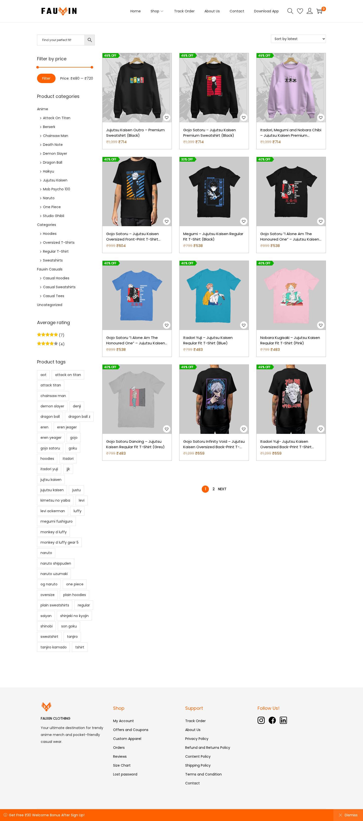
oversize (47, 594)
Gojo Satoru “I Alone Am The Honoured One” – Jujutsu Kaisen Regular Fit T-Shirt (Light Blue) (135, 343)
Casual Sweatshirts (59, 287)
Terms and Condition (203, 774)
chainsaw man (53, 395)
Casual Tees (53, 295)
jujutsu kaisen (52, 490)
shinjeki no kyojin (74, 615)
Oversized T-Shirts (59, 242)
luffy (77, 511)
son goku (69, 626)
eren (44, 427)
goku (73, 448)
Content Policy (198, 756)
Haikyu (48, 171)
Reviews (120, 756)
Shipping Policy (198, 765)
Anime (42, 109)
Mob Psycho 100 (56, 189)
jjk (68, 468)
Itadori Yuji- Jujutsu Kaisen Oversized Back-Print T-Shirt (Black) (286, 447)
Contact (192, 783)
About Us (193, 729)
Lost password (125, 774)
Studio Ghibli (53, 215)
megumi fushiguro (56, 521)
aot (43, 374)
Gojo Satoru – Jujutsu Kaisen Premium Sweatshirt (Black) (209, 132)
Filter (46, 78)
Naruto (49, 198)
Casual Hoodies (56, 278)
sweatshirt (49, 636)
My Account (123, 720)
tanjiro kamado (53, 647)
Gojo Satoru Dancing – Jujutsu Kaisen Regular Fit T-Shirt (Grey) (135, 444)
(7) (61, 335)
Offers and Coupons (130, 729)
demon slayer (52, 406)
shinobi (46, 626)
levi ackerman (52, 511)
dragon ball (50, 416)
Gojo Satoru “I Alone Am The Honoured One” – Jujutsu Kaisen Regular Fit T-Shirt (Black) (289, 239)
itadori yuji (49, 468)
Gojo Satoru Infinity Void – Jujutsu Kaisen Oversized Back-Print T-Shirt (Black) (214, 447)
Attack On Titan (56, 117)
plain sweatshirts (54, 605)
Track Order (195, 720)
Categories (46, 224)
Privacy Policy (196, 738)
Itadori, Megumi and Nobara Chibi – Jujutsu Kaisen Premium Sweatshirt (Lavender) (290, 135)
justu (76, 490)
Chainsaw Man (55, 135)
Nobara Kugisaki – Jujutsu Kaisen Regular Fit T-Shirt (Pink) (290, 340)
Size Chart (122, 765)
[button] (166, 117)
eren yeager (50, 437)
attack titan (50, 385)
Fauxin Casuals (49, 269)
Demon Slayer (55, 153)
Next (222, 489)
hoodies (47, 458)
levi (81, 500)
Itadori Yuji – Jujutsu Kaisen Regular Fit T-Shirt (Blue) (208, 340)
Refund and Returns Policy (207, 747)
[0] (319, 11)
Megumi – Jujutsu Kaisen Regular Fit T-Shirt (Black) (213, 236)
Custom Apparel (127, 738)
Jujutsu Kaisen (55, 180)
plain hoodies (74, 594)
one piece (74, 584)
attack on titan (68, 374)
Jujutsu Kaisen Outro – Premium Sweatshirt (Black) (135, 132)
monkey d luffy (53, 532)
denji (77, 406)
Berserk (49, 126)
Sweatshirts (53, 260)
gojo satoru (50, 448)
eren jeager (67, 427)
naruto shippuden (55, 563)
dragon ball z (79, 416)
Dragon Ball (52, 162)
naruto (46, 552)
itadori (68, 458)
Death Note (53, 144)
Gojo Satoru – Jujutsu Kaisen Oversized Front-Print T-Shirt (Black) (132, 239)
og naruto (49, 584)
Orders (119, 747)
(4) (61, 344)
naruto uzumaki (54, 573)
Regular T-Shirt (56, 251)
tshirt (79, 647)
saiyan (46, 615)
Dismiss (351, 815)
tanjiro (72, 636)
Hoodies (50, 233)
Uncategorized (49, 304)
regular (84, 605)
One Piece (52, 206)
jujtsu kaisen (50, 479)
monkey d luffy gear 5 (59, 542)
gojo (74, 437)
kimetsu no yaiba (55, 500)
